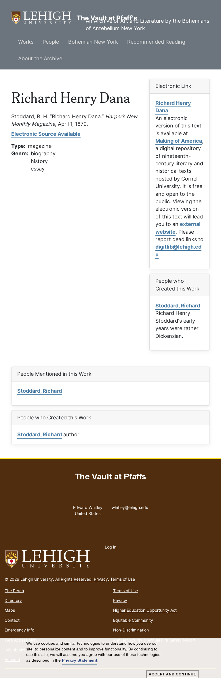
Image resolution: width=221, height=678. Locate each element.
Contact (12, 620)
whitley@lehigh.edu (130, 506)
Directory (13, 600)
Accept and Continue (172, 674)
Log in (110, 547)
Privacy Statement (79, 660)
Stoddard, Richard (177, 305)
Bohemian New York (93, 41)
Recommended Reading (156, 41)
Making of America (178, 140)
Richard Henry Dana (173, 106)
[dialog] (110, 658)
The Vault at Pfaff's (44, 18)
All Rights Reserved (73, 579)
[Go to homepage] (110, 559)
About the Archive (40, 58)
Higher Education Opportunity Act (145, 610)
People (51, 41)
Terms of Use (122, 579)
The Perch (14, 590)
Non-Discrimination (131, 630)
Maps (10, 610)
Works (25, 41)
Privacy (101, 579)
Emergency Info (19, 630)
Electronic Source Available (46, 133)
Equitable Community (133, 620)
